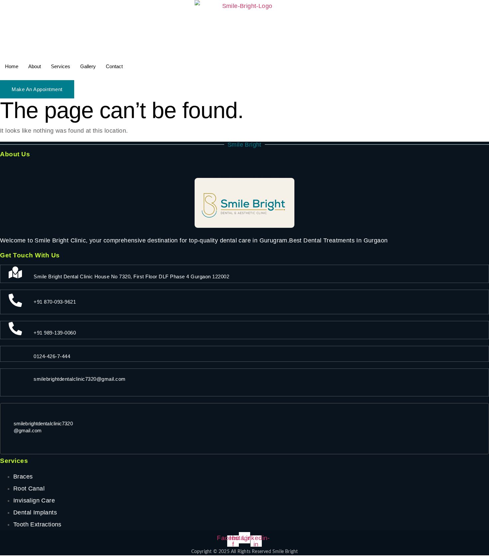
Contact (114, 66)
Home (11, 66)
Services (60, 66)
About (34, 66)
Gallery (88, 66)
